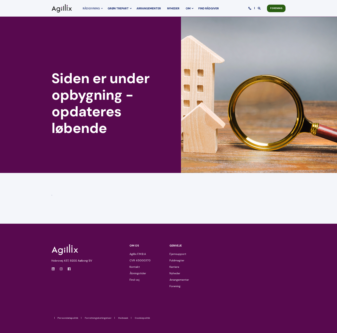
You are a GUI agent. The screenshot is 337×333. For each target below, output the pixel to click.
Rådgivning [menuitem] (91, 8)
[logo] (66, 249)
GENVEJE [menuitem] (175, 245)
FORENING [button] (276, 8)
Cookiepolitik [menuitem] (142, 318)
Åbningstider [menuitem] (137, 273)
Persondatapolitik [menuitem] (68, 318)
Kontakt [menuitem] (134, 267)
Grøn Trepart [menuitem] (118, 8)
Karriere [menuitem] (174, 267)
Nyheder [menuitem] (173, 8)
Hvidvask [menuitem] (123, 318)
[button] (331, 327)
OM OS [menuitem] (134, 245)
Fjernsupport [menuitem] (177, 254)
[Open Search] (259, 8)
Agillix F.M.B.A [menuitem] (137, 254)
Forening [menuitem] (174, 286)
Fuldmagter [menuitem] (176, 260)
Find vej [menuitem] (134, 279)
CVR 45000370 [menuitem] (140, 260)
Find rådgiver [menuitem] (208, 8)
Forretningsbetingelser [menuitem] (98, 318)
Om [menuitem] (188, 8)
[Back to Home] (62, 8)
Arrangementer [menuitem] (149, 8)
